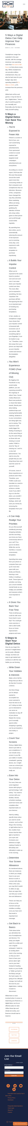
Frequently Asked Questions (15, 1106)
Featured (17, 47)
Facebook (14, 1029)
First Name (7, 1070)
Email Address (8, 1065)
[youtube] (21, 1086)
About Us (10, 1110)
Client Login (11, 1108)
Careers (10, 1112)
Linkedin (14, 1040)
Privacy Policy (11, 1097)
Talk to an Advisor (20, 1123)
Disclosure (10, 1100)
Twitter (14, 1035)
